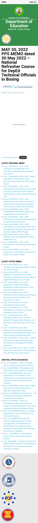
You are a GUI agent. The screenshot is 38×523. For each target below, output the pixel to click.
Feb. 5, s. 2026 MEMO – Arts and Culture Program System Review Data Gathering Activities (17, 436)
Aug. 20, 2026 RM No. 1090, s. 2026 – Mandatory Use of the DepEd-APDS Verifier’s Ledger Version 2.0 (19, 236)
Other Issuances (8, 87)
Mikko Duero (20, 92)
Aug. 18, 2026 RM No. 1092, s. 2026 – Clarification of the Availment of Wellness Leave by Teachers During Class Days (19, 219)
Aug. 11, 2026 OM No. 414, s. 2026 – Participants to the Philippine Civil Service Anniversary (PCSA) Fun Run (17, 310)
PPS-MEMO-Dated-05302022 (9, 157)
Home (13, 86)
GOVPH (3, 2)
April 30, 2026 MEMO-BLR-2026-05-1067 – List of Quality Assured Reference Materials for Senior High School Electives (19, 395)
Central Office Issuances (24, 86)
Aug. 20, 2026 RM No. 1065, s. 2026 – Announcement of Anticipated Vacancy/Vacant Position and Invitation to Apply (19, 252)
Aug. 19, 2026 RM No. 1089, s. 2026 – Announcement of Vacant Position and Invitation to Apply (19, 244)
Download (23, 157)
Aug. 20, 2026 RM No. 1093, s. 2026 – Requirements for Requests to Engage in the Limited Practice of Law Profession (18, 211)
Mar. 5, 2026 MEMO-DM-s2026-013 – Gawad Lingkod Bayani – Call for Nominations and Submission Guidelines (18, 413)
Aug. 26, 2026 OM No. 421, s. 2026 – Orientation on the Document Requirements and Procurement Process (19, 267)
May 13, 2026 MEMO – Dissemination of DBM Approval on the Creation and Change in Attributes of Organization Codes (19, 388)
